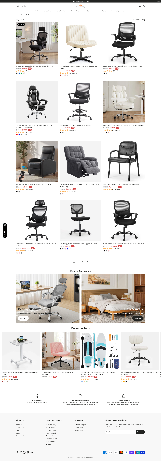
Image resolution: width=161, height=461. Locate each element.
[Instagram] (24, 452)
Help (158, 1)
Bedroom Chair (25, 15)
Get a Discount (5, 232)
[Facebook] (17, 452)
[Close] (5, 225)
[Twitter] (21, 452)
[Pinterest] (28, 452)
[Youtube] (32, 452)
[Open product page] (80, 43)
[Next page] (87, 261)
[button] (27, 6)
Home (17, 15)
